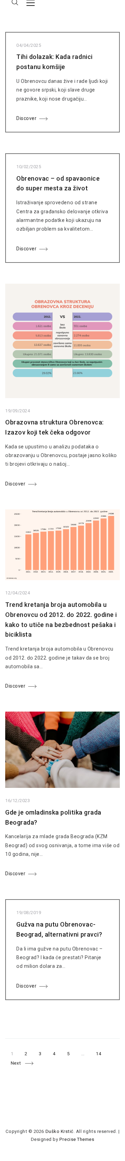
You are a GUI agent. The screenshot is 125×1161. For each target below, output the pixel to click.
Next (16, 1063)
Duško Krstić (59, 1131)
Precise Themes (76, 1139)
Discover (26, 118)
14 (101, 1052)
